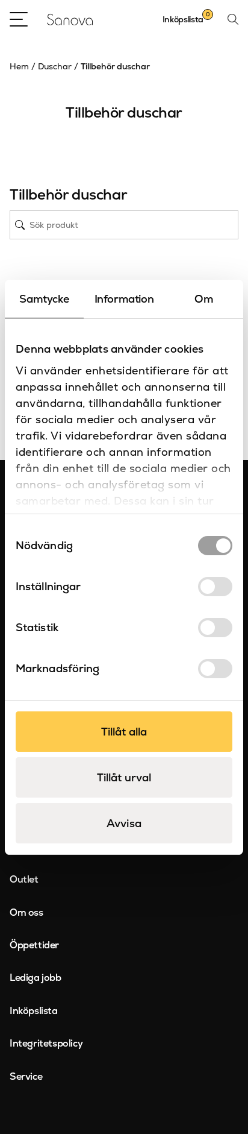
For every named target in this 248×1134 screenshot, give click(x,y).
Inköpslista (34, 1010)
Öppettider (34, 945)
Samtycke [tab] (44, 299)
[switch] (215, 586)
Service (26, 1076)
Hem (19, 66)
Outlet (24, 879)
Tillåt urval (124, 777)
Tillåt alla (124, 732)
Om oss (26, 912)
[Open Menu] (19, 19)
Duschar (55, 66)
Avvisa (124, 823)
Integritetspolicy (46, 1043)
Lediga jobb (35, 977)
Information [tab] (124, 299)
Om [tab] (203, 299)
